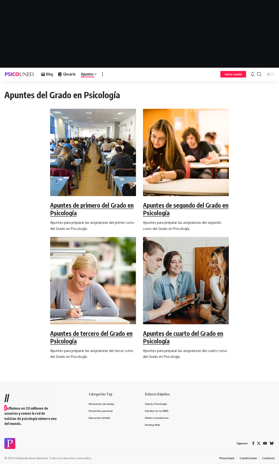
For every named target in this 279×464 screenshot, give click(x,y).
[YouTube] (265, 443)
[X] (259, 443)
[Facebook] (253, 443)
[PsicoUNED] (19, 74)
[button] (102, 74)
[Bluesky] (272, 443)
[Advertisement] (139, 33)
